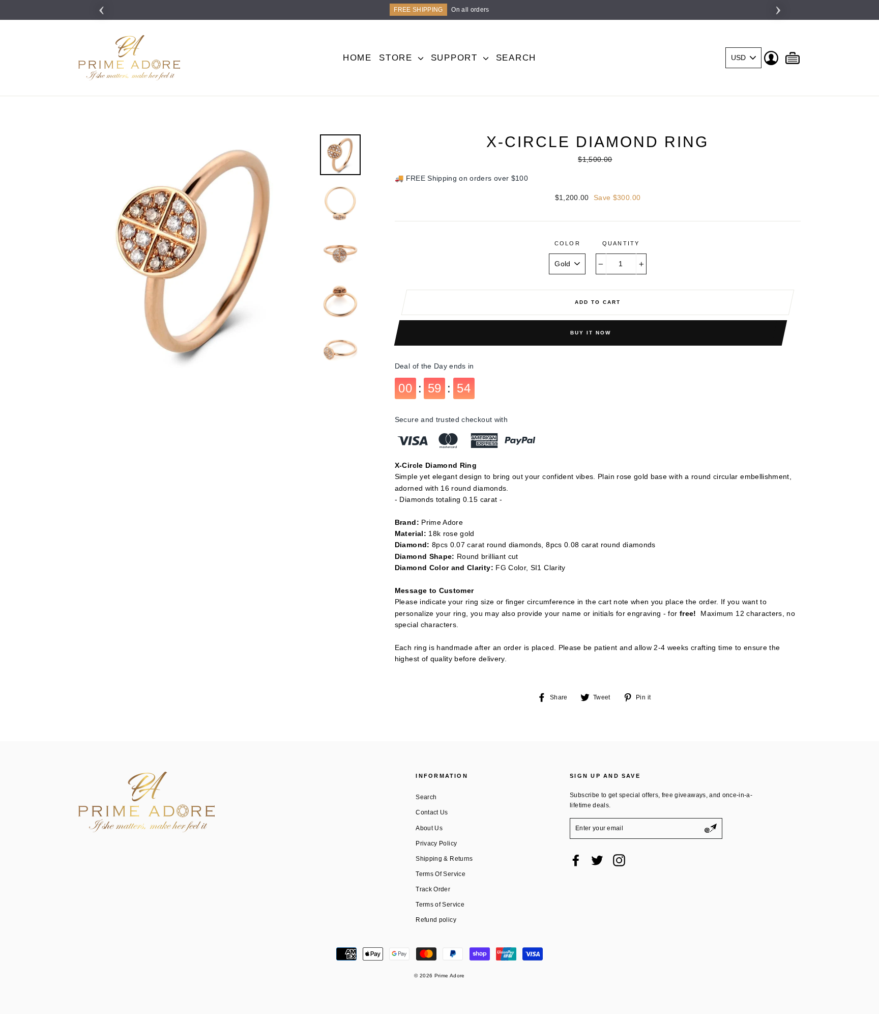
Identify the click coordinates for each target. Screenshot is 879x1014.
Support (456, 58)
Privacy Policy (436, 843)
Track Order (433, 889)
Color (567, 243)
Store (397, 58)
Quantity (621, 243)
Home (357, 58)
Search (516, 58)
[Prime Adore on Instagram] (619, 860)
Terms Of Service (440, 874)
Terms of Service (440, 904)
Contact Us (432, 812)
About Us (429, 828)
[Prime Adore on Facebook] (576, 860)
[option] (439, 10)
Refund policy (436, 919)
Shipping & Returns (444, 858)
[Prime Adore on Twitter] (597, 860)
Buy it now (590, 332)
